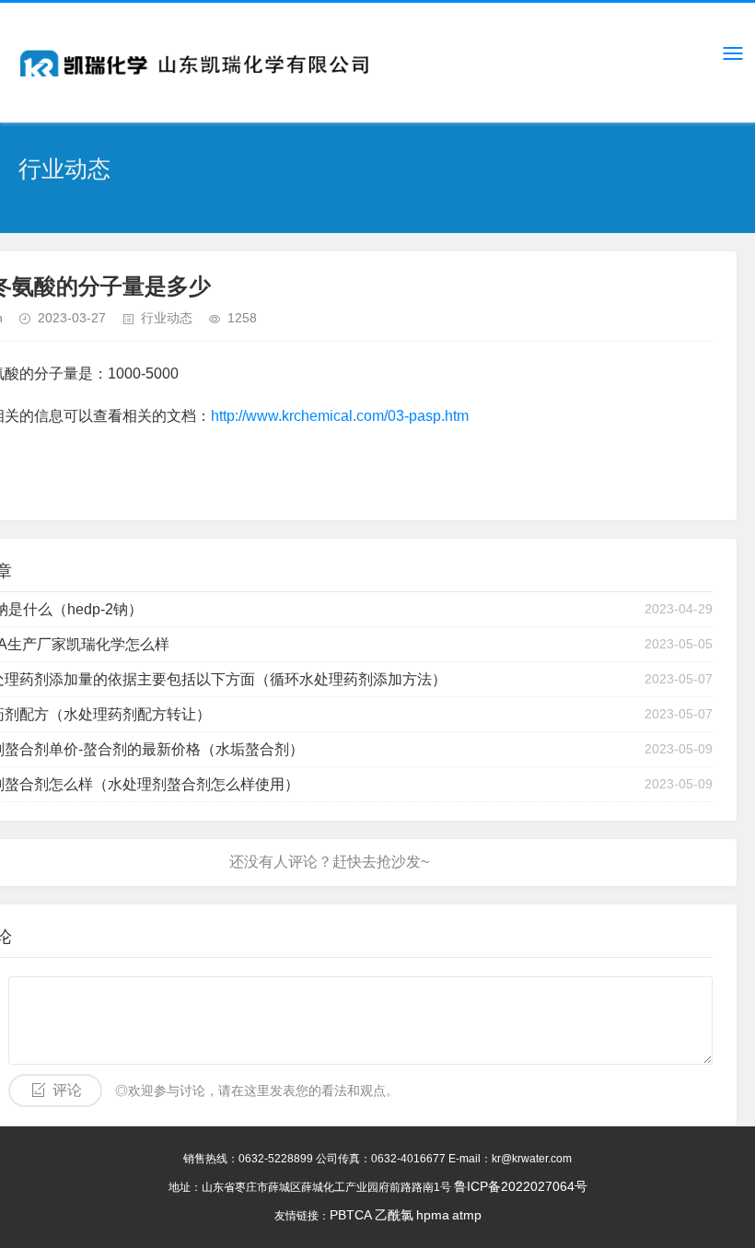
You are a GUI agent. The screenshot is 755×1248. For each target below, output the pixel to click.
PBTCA (351, 1214)
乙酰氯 (394, 1214)
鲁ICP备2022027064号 (520, 1186)
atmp (467, 1214)
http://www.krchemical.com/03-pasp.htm (340, 416)
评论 (67, 1090)
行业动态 (166, 317)
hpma (432, 1214)
